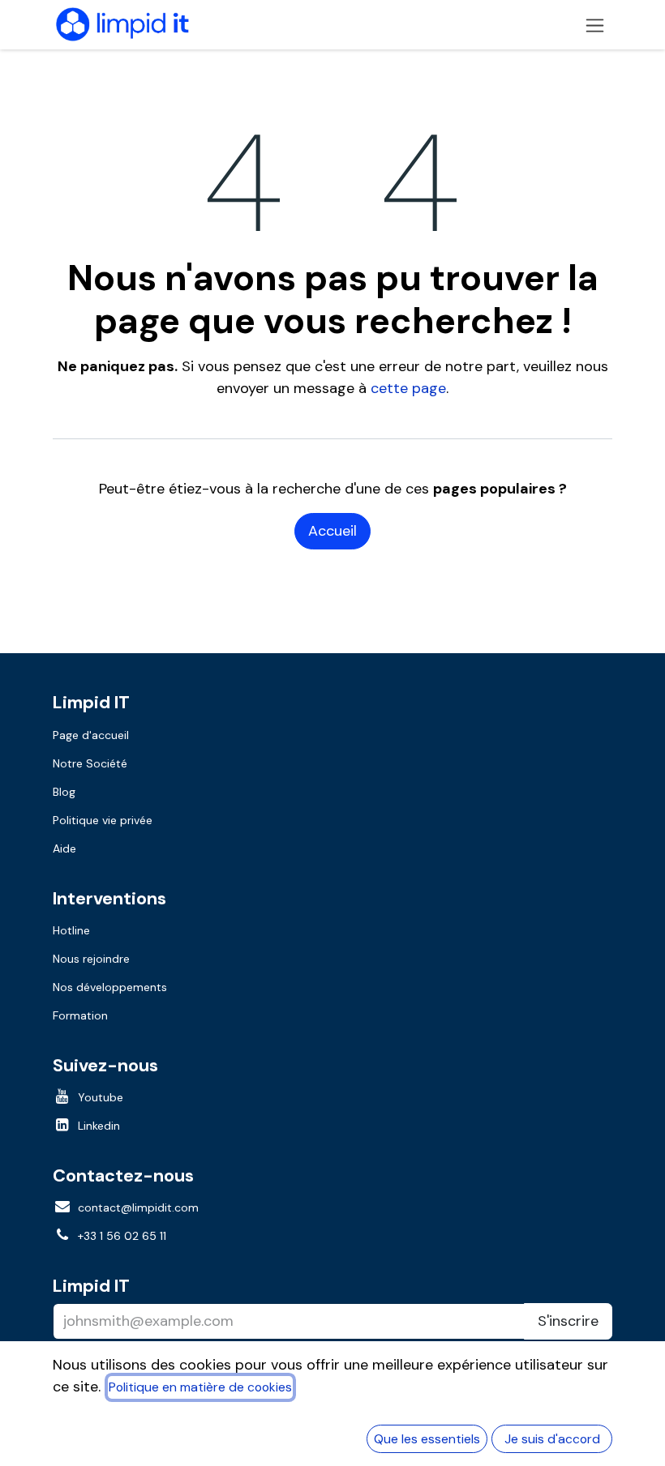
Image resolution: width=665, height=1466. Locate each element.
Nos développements (110, 987)
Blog (64, 791)
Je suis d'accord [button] (552, 1438)
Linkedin (99, 1125)
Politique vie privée (102, 820)
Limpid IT (91, 1285)
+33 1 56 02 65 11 (122, 1236)
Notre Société (90, 763)
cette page (408, 388)
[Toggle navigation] (594, 24)
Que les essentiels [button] (427, 1438)
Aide (64, 848)
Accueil (332, 531)
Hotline (71, 930)
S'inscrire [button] (568, 1321)
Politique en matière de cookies (200, 1386)
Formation (80, 1015)
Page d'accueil (91, 735)
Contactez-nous (123, 1175)
